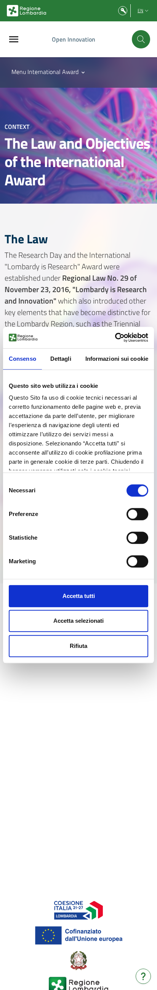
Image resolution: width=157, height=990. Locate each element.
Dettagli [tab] (60, 358)
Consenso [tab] (22, 358)
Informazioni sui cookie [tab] (116, 358)
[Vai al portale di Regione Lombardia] (26, 10)
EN (140, 10)
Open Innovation (73, 39)
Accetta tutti (78, 596)
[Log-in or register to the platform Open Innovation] (122, 11)
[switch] (137, 514)
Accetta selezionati (78, 620)
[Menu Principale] (14, 39)
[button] (48, 71)
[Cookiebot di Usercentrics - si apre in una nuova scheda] (115, 337)
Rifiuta (78, 646)
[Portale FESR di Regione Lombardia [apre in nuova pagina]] (78, 909)
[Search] (141, 39)
